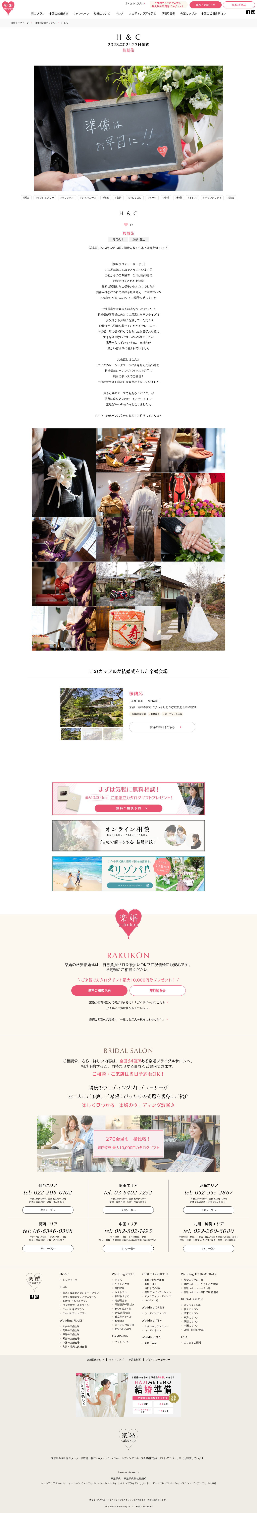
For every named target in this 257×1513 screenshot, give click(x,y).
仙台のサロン (191, 1309)
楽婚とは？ (151, 1284)
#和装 (106, 197)
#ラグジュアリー (45, 197)
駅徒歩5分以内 (123, 1329)
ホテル (118, 1280)
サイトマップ (116, 1359)
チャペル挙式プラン (73, 1309)
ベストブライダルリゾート (134, 1483)
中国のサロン (191, 1325)
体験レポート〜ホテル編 (197, 1288)
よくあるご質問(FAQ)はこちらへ (127, 1008)
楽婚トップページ (20, 23)
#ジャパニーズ (88, 197)
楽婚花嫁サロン (95, 1359)
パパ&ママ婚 (151, 1300)
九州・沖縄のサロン (195, 1329)
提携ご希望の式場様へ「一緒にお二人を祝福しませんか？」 (127, 1019)
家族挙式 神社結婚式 (135, 1478)
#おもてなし (134, 197)
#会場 (166, 197)
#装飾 (118, 197)
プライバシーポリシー (158, 1359)
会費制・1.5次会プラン (75, 1301)
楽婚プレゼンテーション (158, 1292)
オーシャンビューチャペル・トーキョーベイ (92, 1483)
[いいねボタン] (126, 225)
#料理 (178, 197)
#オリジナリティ (212, 197)
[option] (91, 707)
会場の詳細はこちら (162, 727)
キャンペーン (122, 1342)
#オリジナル (67, 197)
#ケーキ (152, 197)
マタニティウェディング (158, 1296)
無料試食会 (239, 5)
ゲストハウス (122, 1284)
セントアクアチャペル (53, 1483)
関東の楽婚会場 (71, 1330)
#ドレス (192, 197)
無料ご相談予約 (205, 5)
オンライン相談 (192, 1305)
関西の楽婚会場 (71, 1338)
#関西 (26, 197)
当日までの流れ (153, 1288)
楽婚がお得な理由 (154, 1280)
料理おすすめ (122, 1296)
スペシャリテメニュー (157, 1326)
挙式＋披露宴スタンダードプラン (81, 1292)
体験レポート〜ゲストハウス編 (201, 1284)
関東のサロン (191, 1313)
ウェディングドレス (155, 1313)
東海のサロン (191, 1317)
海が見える (121, 1300)
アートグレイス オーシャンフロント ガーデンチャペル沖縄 (184, 1483)
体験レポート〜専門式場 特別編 (201, 1292)
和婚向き (119, 1321)
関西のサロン (191, 1321)
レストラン (121, 1292)
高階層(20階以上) (124, 1304)
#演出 (231, 197)
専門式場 (119, 1288)
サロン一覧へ (48, 1210)
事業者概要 (135, 1359)
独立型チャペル (123, 1316)
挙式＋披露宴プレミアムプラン (79, 1297)
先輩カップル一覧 (193, 1280)
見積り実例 (168, 13)
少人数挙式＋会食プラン (76, 1305)
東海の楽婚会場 (71, 1334)
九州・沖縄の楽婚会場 (75, 1346)
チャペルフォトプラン (75, 1313)
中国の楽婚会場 (71, 1342)
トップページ (70, 1280)
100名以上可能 (123, 1308)
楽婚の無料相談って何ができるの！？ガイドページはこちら (127, 1002)
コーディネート (153, 1330)
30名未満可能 (122, 1312)
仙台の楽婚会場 (71, 1326)
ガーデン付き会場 (124, 1325)
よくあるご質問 (133, 3)
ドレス (119, 13)
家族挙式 (115, 1478)
